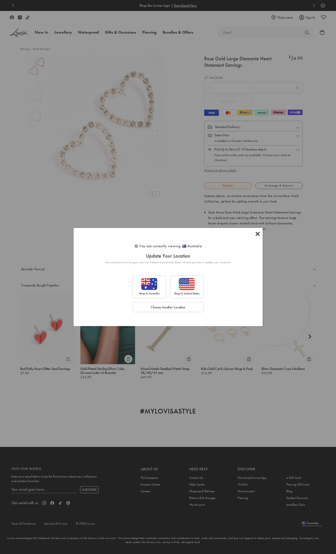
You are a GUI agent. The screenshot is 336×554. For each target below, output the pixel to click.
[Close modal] (258, 234)
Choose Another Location (168, 307)
